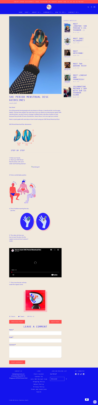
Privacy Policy (38, 387)
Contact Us (39, 376)
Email (11, 337)
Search (38, 392)
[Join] (66, 379)
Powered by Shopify (23, 400)
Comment (12, 345)
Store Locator (39, 374)
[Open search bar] (88, 7)
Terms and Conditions (39, 389)
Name (11, 330)
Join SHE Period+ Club (38, 379)
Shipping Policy (39, 381)
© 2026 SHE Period (13, 400)
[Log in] (91, 7)
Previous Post (17, 322)
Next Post (55, 322)
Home (21, 12)
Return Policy (39, 384)
